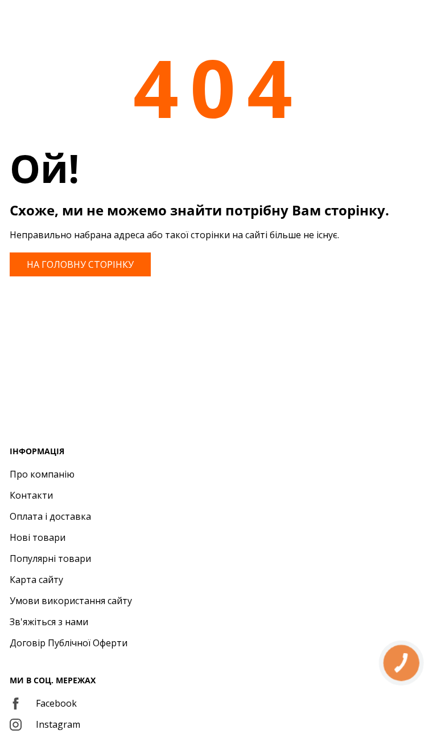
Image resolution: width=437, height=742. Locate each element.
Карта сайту (36, 579)
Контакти (31, 495)
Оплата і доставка (50, 516)
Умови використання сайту (71, 600)
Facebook (56, 703)
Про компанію (42, 474)
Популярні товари (50, 558)
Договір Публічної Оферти (68, 643)
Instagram (58, 724)
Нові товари (37, 537)
